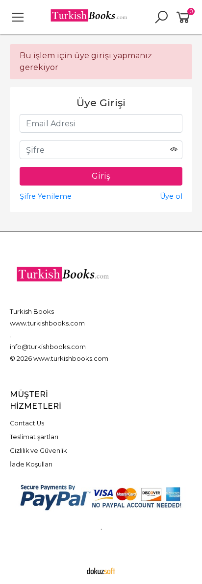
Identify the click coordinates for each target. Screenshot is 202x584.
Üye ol (171, 196)
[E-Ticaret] (101, 570)
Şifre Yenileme (46, 196)
